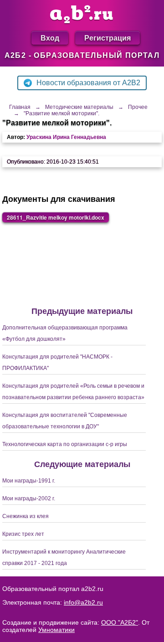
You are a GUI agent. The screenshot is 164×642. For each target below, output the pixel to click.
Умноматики (56, 629)
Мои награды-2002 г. (28, 498)
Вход (50, 37)
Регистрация (107, 37)
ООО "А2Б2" (119, 622)
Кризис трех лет (23, 534)
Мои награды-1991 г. (28, 481)
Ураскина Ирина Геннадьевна (66, 137)
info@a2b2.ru (83, 602)
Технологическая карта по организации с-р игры (64, 444)
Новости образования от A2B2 (88, 83)
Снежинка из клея (25, 516)
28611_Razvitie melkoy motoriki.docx (55, 217)
